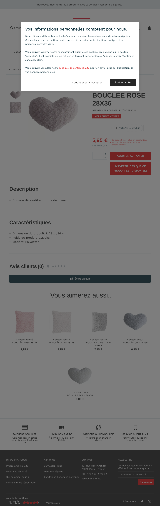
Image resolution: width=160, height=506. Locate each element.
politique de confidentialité (74, 67)
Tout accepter (123, 82)
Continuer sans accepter (87, 82)
